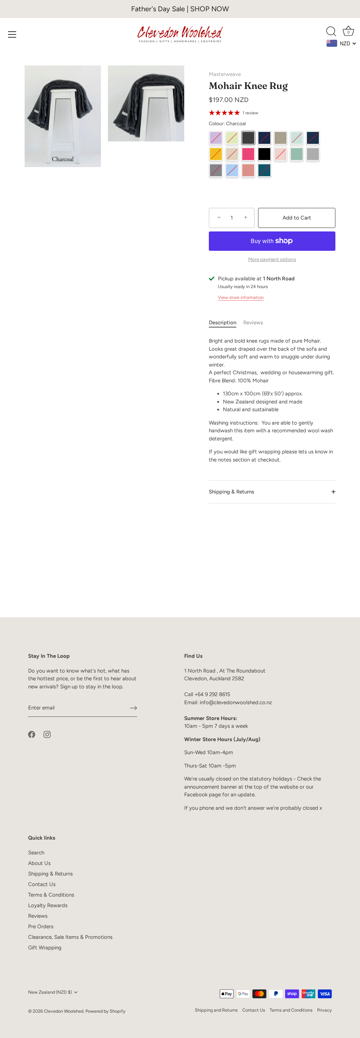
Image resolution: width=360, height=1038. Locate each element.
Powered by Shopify (105, 1011)
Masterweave (225, 74)
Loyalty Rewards (48, 905)
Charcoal (248, 138)
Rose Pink (281, 154)
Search (36, 852)
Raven (264, 154)
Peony (248, 154)
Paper (232, 154)
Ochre (216, 154)
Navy (313, 138)
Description (222, 322)
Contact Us (42, 884)
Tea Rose (248, 170)
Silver (313, 154)
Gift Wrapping (45, 947)
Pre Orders (40, 926)
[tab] (226, 323)
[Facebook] (31, 734)
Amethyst (216, 138)
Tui (264, 170)
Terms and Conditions (291, 1010)
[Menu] (12, 34)
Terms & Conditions (51, 895)
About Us (39, 863)
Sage (297, 154)
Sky (232, 170)
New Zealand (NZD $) (50, 992)
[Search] (331, 31)
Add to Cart (297, 218)
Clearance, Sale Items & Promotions (70, 937)
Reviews (253, 322)
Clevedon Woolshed (63, 1011)
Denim (264, 138)
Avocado (232, 138)
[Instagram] (47, 734)
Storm (216, 170)
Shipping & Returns (231, 492)
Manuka (281, 138)
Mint (297, 138)
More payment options (272, 259)
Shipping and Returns (216, 1010)
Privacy (324, 1010)
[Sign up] (133, 707)
